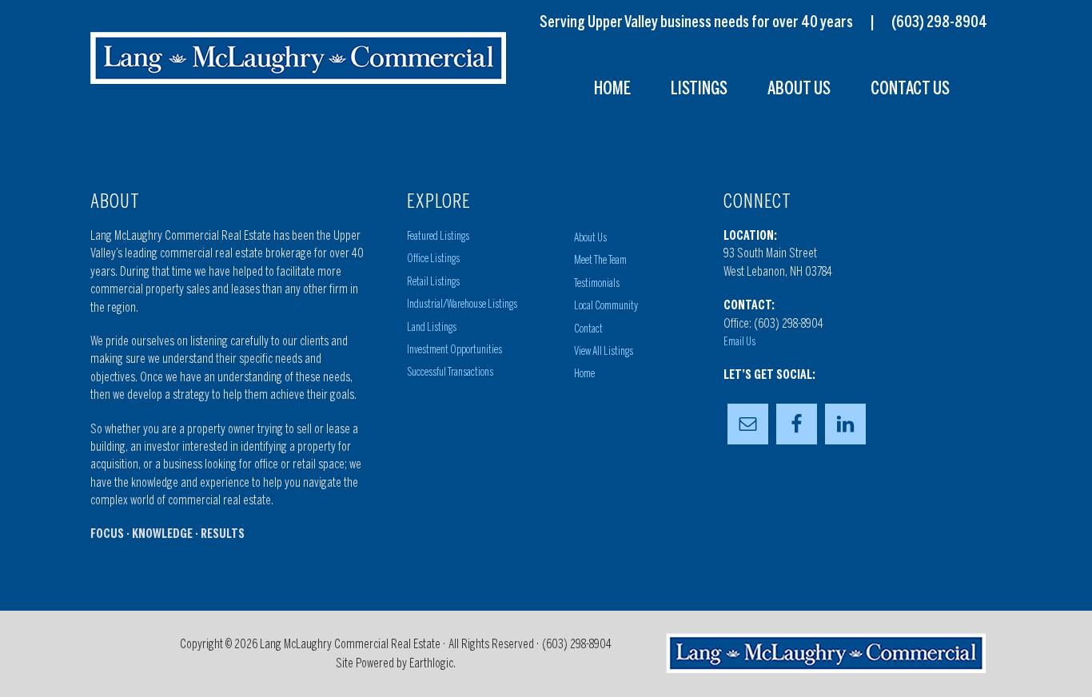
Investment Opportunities (454, 349)
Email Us (739, 341)
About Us (590, 238)
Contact (588, 329)
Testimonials (597, 283)
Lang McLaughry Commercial (298, 58)
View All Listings (603, 351)
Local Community (606, 306)
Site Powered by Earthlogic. (396, 663)
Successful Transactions (450, 372)
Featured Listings (438, 236)
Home (584, 373)
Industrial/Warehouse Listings (462, 304)
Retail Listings (433, 282)
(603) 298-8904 (939, 21)
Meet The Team (600, 260)
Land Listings (431, 327)
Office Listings (433, 258)
